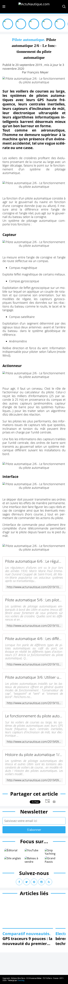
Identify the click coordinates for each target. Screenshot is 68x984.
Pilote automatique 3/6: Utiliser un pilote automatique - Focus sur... (34, 677)
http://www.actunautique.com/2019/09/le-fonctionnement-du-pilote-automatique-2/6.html (34, 741)
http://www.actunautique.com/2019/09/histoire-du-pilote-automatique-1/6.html (34, 780)
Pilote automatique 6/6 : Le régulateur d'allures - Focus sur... (34, 561)
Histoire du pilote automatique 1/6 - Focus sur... (34, 754)
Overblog (20, 980)
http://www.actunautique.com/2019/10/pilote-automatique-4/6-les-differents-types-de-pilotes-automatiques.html (34, 664)
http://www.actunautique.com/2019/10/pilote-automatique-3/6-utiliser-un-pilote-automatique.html (34, 703)
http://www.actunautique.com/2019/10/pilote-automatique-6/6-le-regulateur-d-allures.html (34, 587)
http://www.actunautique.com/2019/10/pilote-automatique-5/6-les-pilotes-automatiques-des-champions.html (34, 625)
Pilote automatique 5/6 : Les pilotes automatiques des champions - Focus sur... (34, 600)
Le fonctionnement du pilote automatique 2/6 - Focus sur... (34, 716)
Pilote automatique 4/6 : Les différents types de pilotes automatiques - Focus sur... (34, 638)
